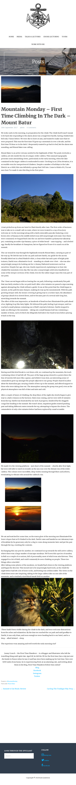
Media (19, 37)
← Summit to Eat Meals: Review (13, 689)
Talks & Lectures (32, 37)
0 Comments (31, 127)
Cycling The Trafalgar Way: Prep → (61, 689)
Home (11, 37)
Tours (64, 37)
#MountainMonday (12, 681)
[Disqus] (38, 717)
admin (22, 127)
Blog (37, 668)
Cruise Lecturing (51, 37)
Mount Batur (11, 684)
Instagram (37, 673)
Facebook (37, 670)
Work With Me (38, 44)
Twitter (37, 676)
